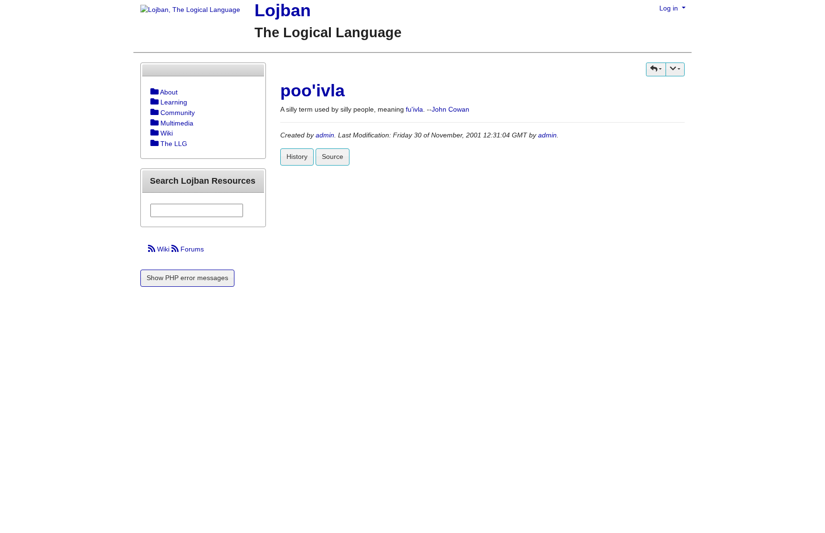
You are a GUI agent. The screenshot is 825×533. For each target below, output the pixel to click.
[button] (656, 69)
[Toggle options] (154, 92)
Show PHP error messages (187, 278)
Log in (669, 8)
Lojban (282, 10)
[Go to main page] (186, 10)
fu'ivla (414, 109)
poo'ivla (312, 90)
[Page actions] (675, 69)
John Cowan (450, 109)
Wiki (163, 249)
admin (325, 135)
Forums (191, 249)
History (296, 156)
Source (332, 156)
